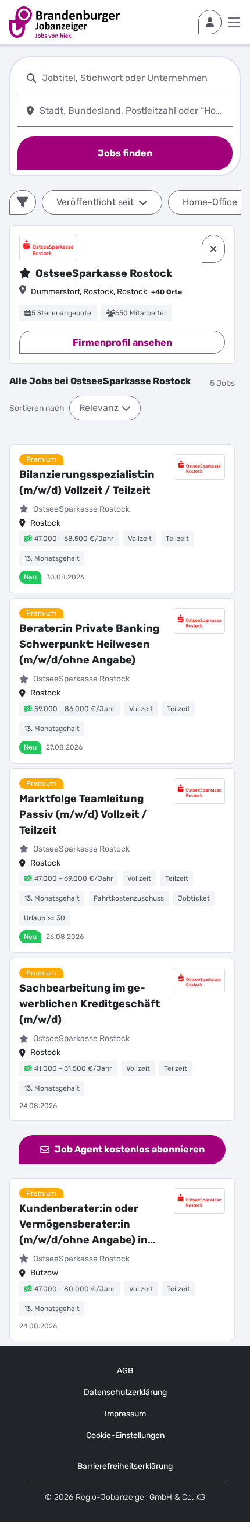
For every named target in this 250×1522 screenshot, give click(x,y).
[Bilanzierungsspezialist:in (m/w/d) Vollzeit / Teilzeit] (122, 519)
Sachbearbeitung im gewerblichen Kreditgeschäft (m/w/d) (89, 1004)
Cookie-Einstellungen (125, 1435)
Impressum (125, 1414)
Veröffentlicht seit (95, 202)
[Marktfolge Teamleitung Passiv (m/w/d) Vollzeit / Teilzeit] (122, 861)
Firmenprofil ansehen (122, 342)
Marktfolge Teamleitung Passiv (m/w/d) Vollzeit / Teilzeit (83, 814)
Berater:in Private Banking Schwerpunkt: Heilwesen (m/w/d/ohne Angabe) (89, 644)
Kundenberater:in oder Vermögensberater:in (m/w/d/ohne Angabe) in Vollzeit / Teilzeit (83, 1225)
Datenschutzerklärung (125, 1392)
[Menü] (234, 22)
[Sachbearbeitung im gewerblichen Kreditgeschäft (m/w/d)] (122, 1039)
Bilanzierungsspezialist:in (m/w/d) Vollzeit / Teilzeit (87, 482)
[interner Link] (64, 22)
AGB (125, 1371)
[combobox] (135, 78)
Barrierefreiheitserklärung (125, 1466)
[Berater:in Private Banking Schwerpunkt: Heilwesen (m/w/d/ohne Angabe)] (122, 681)
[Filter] (22, 202)
